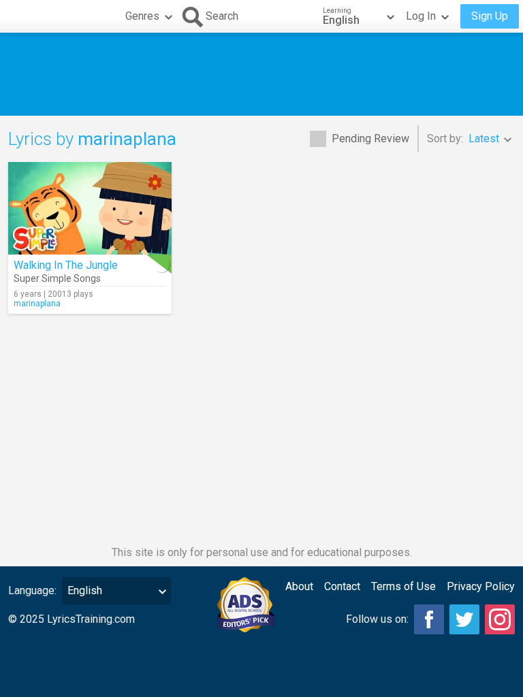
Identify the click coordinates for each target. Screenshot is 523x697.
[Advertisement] (261, 74)
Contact (342, 586)
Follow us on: (377, 619)
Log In (421, 16)
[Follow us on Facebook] (429, 619)
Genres (142, 16)
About (299, 586)
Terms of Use (403, 586)
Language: (32, 590)
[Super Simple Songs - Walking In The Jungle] (90, 208)
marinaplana (37, 303)
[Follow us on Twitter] (464, 619)
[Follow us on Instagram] (500, 619)
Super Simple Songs (57, 278)
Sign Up (489, 16)
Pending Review (370, 138)
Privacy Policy (481, 586)
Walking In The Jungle (66, 265)
